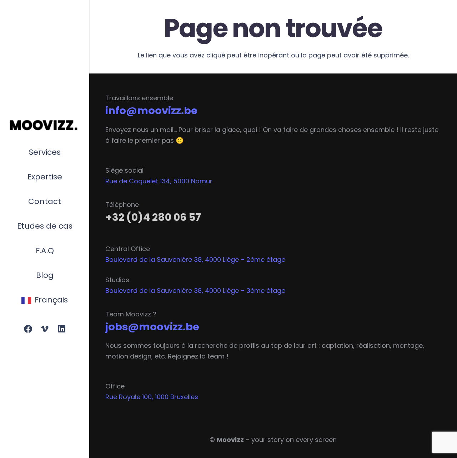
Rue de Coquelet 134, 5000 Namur (158, 181)
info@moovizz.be (151, 110)
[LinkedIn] (61, 329)
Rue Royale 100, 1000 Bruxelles (151, 396)
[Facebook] (28, 329)
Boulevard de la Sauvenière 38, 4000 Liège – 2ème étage (195, 259)
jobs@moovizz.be (152, 327)
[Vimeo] (44, 329)
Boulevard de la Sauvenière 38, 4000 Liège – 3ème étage (195, 290)
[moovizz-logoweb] (44, 125)
